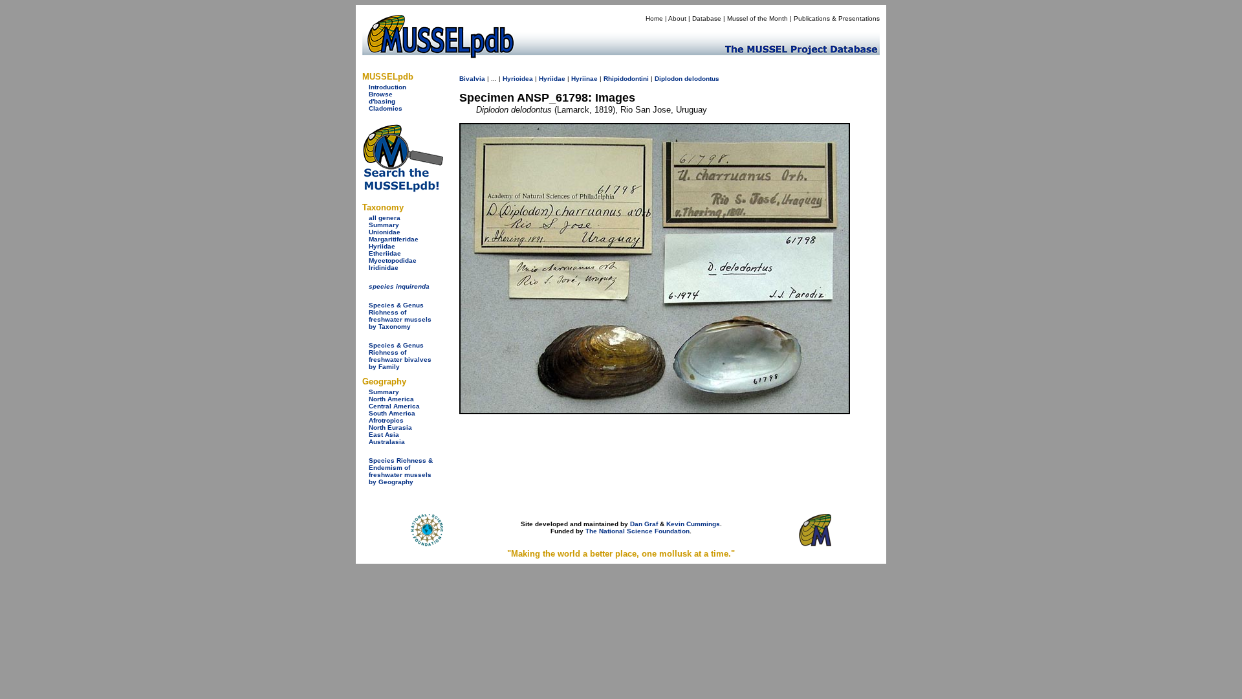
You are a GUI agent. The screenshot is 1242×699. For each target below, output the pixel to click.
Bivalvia (472, 78)
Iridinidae (383, 267)
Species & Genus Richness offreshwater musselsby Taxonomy (400, 316)
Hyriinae (584, 78)
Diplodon (668, 78)
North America (391, 399)
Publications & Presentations (837, 18)
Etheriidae (385, 253)
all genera (384, 217)
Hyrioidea (518, 78)
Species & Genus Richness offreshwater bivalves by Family (400, 356)
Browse (381, 94)
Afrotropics (386, 420)
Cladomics (385, 108)
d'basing (382, 101)
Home (654, 18)
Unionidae (384, 232)
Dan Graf (644, 523)
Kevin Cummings (693, 523)
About (677, 18)
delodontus (701, 78)
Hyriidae (382, 246)
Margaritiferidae (394, 239)
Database (706, 18)
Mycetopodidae (393, 260)
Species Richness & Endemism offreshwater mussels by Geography (401, 471)
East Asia (384, 434)
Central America (394, 406)
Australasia (387, 441)
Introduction (387, 87)
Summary (384, 224)
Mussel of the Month (757, 18)
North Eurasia (390, 427)
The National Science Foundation (637, 531)
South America (392, 413)
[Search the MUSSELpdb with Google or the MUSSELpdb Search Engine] (402, 189)
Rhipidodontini (626, 78)
